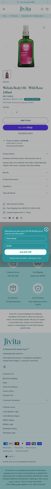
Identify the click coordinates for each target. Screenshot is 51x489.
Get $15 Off (25, 252)
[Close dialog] (46, 229)
